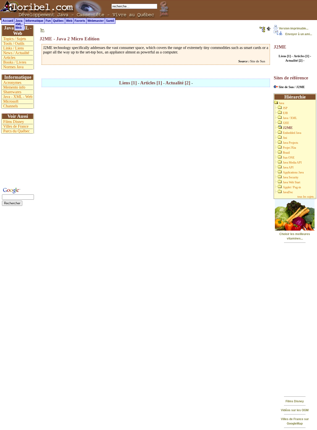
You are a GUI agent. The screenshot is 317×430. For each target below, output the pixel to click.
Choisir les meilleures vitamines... (294, 236)
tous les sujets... (306, 196)
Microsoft (10, 101)
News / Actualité (16, 53)
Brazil (286, 152)
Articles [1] (151, 82)
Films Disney (295, 401)
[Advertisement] (295, 319)
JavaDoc (288, 192)
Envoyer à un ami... (298, 34)
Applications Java (293, 172)
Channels (10, 106)
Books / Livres (14, 62)
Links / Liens (13, 48)
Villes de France (15, 126)
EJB (285, 113)
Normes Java (13, 67)
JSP (285, 108)
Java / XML (290, 118)
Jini (285, 138)
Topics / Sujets (14, 39)
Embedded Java (292, 133)
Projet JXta (289, 147)
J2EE (286, 123)
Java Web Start (291, 182)
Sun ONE (288, 157)
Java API (288, 167)
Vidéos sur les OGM (295, 410)
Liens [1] (128, 82)
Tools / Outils (13, 43)
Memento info (14, 87)
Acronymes (12, 82)
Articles (9, 57)
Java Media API (292, 162)
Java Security (290, 177)
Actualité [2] (178, 82)
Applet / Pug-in (292, 187)
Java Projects (290, 142)
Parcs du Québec (16, 131)
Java (281, 103)
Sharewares (12, 92)
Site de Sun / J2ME (291, 87)
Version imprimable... (293, 28)
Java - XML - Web (17, 97)
